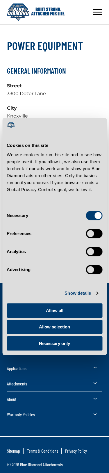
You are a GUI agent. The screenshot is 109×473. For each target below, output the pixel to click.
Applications (16, 368)
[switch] (94, 233)
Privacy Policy (76, 451)
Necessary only (54, 343)
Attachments (17, 383)
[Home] (36, 12)
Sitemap (13, 451)
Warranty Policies (21, 414)
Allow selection (54, 326)
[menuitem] (54, 370)
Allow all (54, 310)
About (11, 399)
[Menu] (97, 12)
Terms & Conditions (42, 451)
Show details (78, 293)
